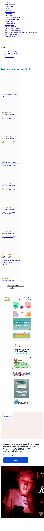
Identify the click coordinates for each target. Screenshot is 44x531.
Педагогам (8, 14)
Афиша (7, 8)
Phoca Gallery (26, 293)
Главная (7, 2)
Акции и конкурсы (11, 53)
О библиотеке (10, 6)
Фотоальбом (9, 55)
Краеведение (9, 25)
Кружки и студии (11, 51)
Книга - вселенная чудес (13, 30)
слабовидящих (27, 299)
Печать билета (10, 36)
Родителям (8, 15)
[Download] (12, 114)
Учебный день (10, 12)
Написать (15, 460)
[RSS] (3, 66)
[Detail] (4, 114)
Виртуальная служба (12, 19)
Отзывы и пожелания (12, 28)
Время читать (9, 57)
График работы (10, 23)
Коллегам (8, 10)
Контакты (8, 21)
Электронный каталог (12, 17)
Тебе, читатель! (10, 4)
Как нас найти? (10, 27)
